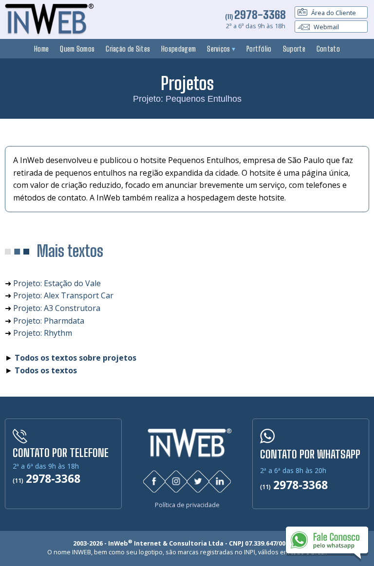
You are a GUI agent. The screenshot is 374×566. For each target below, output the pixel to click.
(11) (255, 16)
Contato (328, 48)
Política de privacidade (187, 505)
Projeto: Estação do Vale (57, 283)
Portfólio (259, 48)
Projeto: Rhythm (42, 333)
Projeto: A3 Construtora (56, 308)
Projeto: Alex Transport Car (63, 295)
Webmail (325, 26)
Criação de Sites (128, 48)
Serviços (219, 48)
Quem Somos (77, 48)
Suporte (294, 48)
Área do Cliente (333, 12)
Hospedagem (178, 48)
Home (41, 48)
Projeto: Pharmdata (48, 320)
